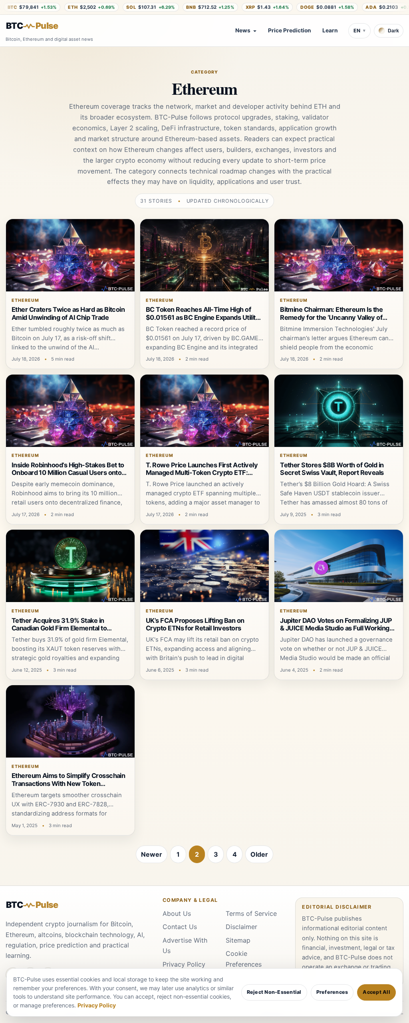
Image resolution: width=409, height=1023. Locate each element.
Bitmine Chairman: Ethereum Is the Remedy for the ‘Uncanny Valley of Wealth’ (331, 317)
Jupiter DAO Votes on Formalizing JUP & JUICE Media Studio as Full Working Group (336, 628)
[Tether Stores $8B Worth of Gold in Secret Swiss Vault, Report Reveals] (338, 411)
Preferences (332, 992)
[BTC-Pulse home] (39, 26)
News (242, 30)
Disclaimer (241, 927)
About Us (177, 913)
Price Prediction (289, 30)
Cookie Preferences (244, 958)
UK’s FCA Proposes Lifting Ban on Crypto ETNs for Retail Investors (195, 624)
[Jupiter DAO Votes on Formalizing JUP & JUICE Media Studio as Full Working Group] (338, 566)
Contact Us (180, 927)
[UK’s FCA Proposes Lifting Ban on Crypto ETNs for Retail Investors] (204, 566)
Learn (330, 30)
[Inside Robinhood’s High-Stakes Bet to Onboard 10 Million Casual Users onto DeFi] (70, 411)
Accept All (376, 992)
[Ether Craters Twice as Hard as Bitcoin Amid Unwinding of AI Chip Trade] (70, 255)
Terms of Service (251, 913)
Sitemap (238, 940)
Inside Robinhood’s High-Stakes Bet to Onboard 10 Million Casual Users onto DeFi (68, 473)
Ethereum (25, 300)
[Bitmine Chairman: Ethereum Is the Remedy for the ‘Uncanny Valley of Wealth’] (338, 255)
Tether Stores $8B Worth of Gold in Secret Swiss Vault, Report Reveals (332, 469)
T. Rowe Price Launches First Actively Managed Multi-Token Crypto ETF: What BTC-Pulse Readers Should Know (204, 473)
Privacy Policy (184, 964)
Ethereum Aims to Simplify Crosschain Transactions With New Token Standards (68, 783)
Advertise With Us (185, 945)
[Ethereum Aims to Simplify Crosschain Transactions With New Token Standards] (70, 721)
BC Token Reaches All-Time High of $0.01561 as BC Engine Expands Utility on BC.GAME (202, 317)
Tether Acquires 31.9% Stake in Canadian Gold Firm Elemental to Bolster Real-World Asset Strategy (62, 628)
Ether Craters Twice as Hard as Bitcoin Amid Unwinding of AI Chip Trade (68, 313)
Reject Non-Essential (274, 992)
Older (259, 854)
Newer (151, 854)
